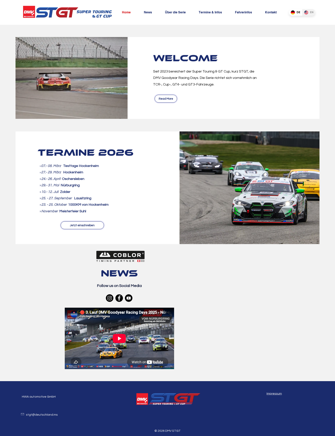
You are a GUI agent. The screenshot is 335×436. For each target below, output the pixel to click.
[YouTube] (128, 298)
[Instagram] (109, 298)
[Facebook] (119, 298)
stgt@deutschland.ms (42, 414)
